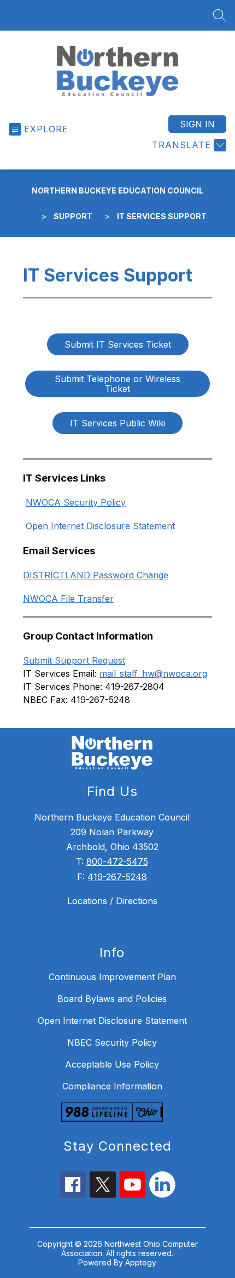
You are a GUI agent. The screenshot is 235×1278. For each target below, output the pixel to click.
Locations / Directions (112, 900)
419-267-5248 (117, 876)
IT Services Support (162, 216)
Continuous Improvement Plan (112, 976)
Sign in (197, 124)
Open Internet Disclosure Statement (100, 525)
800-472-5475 (117, 861)
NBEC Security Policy (112, 1042)
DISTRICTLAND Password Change (95, 575)
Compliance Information (112, 1086)
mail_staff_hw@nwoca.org (153, 673)
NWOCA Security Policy (76, 502)
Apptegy (140, 1262)
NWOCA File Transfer (68, 598)
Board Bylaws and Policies (112, 998)
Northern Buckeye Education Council (117, 190)
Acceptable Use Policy (112, 1064)
